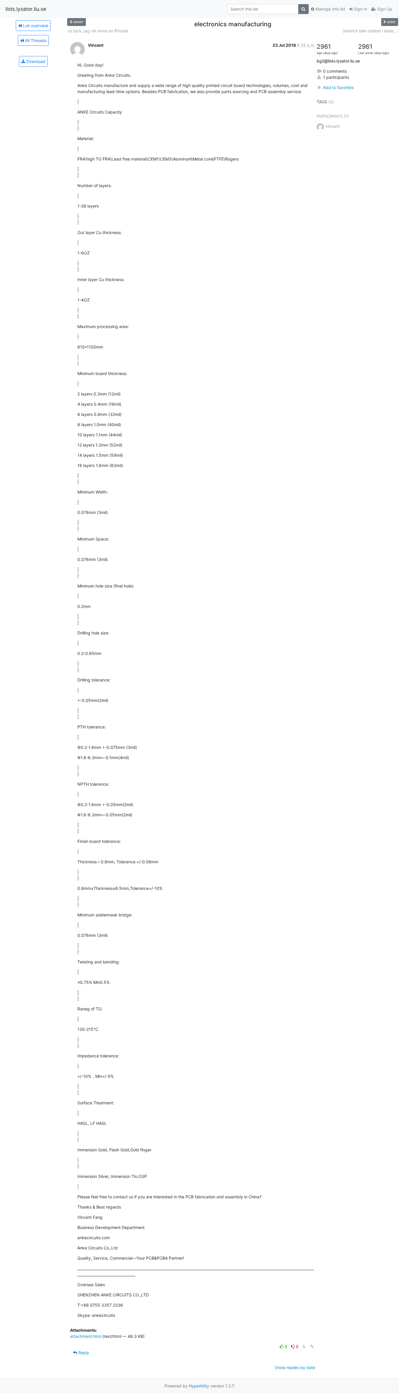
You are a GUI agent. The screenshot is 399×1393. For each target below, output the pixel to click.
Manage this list (329, 8)
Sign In (360, 8)
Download (35, 61)
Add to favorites (338, 87)
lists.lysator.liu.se (26, 9)
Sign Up (384, 8)
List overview (35, 25)
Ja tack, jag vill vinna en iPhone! (97, 30)
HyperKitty (199, 1385)
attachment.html (85, 1336)
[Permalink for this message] (312, 1346)
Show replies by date (295, 1367)
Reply (83, 1352)
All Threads (35, 40)
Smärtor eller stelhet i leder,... (370, 30)
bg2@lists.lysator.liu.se (338, 60)
